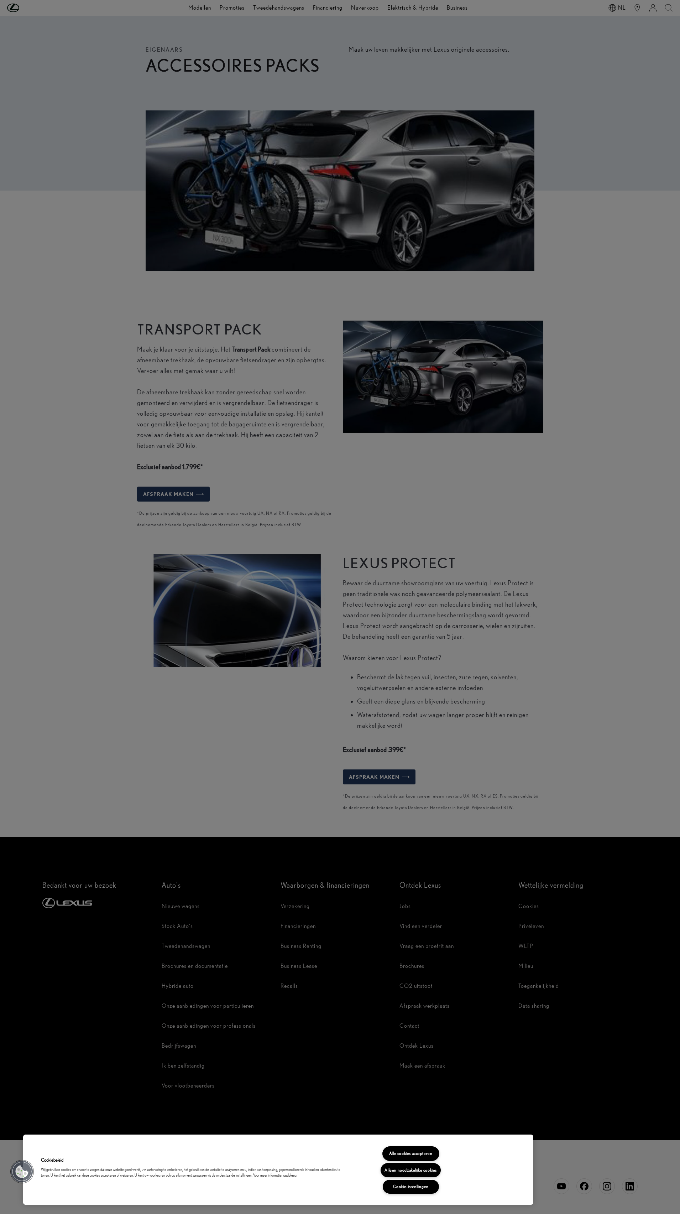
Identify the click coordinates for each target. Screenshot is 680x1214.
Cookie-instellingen (411, 1186)
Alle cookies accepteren (410, 1153)
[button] (22, 1171)
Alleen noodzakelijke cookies (410, 1170)
